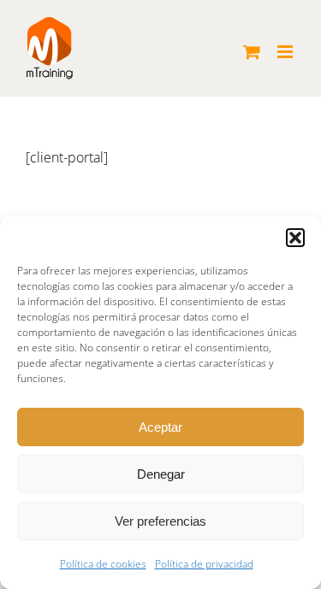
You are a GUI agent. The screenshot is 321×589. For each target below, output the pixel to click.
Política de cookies (103, 564)
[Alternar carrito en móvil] (251, 52)
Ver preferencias (160, 521)
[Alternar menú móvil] (286, 52)
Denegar (161, 474)
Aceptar (160, 427)
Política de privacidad (204, 564)
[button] (295, 237)
